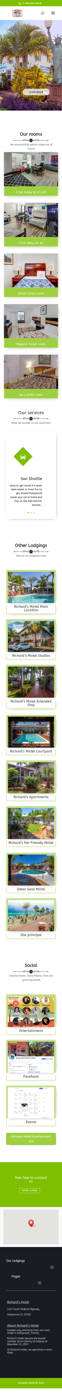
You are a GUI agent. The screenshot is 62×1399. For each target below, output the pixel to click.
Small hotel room (31, 293)
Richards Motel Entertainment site (31, 1139)
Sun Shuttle (31, 478)
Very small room (31, 394)
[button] (32, 1223)
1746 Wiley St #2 (31, 242)
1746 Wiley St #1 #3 (31, 192)
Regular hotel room (30, 344)
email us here (29, 1190)
